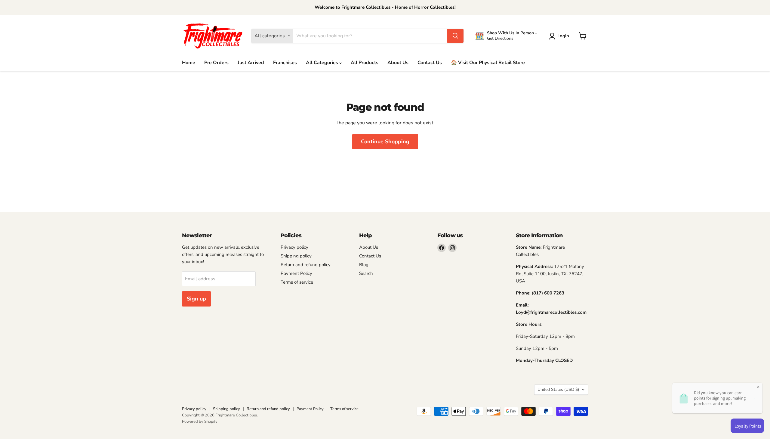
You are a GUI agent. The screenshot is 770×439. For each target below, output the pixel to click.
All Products (364, 62)
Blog (363, 265)
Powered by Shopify (199, 421)
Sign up (196, 298)
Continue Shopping (385, 141)
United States (558, 389)
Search (366, 273)
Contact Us (429, 62)
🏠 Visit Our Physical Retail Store (488, 62)
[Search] (455, 36)
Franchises (285, 62)
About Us (397, 62)
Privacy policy (294, 247)
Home (188, 62)
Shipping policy (296, 256)
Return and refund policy (306, 265)
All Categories (322, 62)
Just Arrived (251, 62)
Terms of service (297, 282)
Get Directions (500, 38)
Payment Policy (296, 273)
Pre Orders (216, 62)
